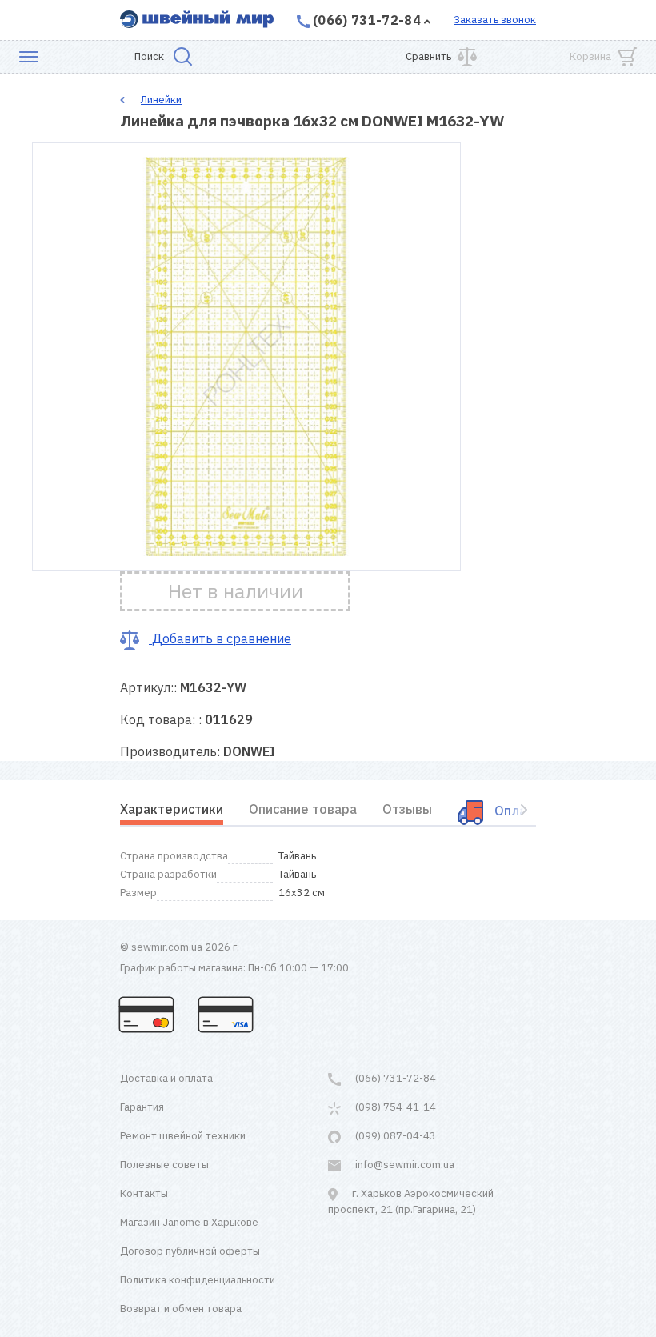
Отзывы (407, 809)
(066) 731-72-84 (367, 20)
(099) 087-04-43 (394, 1136)
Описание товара (303, 809)
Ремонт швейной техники (183, 1136)
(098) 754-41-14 (394, 1107)
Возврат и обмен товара (181, 1308)
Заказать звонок (495, 19)
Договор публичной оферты (190, 1251)
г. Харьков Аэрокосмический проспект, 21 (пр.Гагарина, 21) (411, 1201)
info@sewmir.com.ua (403, 1164)
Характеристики (171, 809)
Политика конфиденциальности (197, 1280)
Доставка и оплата (166, 1078)
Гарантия (142, 1107)
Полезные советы (164, 1164)
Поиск (149, 56)
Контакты (144, 1193)
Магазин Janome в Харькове (189, 1222)
